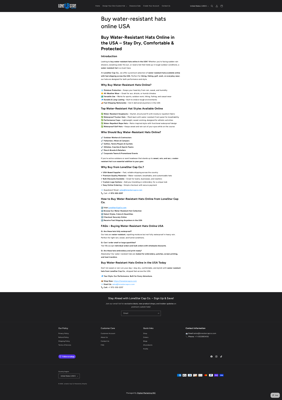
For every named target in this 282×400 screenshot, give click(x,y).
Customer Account (108, 333)
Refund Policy (63, 337)
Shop (145, 333)
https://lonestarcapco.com (125, 281)
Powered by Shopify (81, 384)
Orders (145, 337)
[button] (114, 6)
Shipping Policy (64, 341)
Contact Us (105, 341)
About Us (104, 337)
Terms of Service (64, 345)
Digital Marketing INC (146, 393)
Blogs (145, 341)
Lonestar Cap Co (69, 384)
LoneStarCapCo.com (117, 208)
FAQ (102, 345)
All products (147, 345)
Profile (145, 349)
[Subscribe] (158, 313)
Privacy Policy (63, 333)
